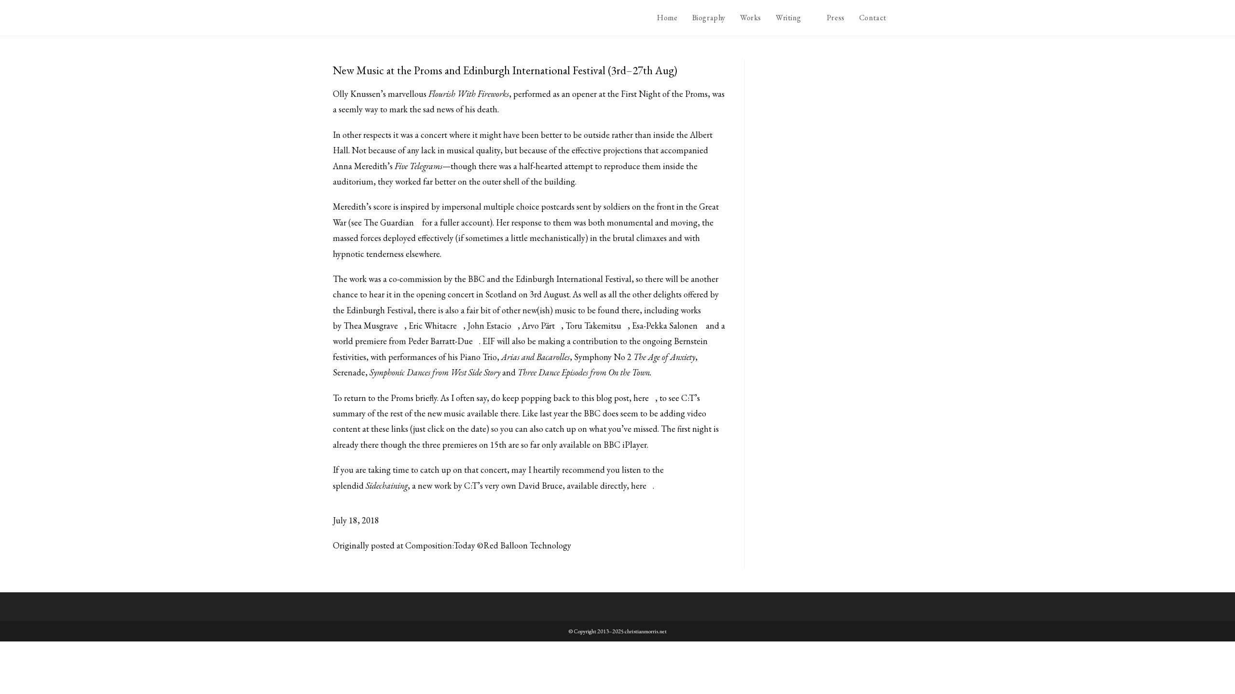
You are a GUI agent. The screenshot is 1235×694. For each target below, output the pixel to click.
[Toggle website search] (904, 18)
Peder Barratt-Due (440, 341)
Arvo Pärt (538, 325)
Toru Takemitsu (593, 325)
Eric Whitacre (433, 325)
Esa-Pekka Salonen (665, 325)
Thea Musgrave (370, 325)
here (641, 397)
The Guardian (389, 222)
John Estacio (489, 325)
